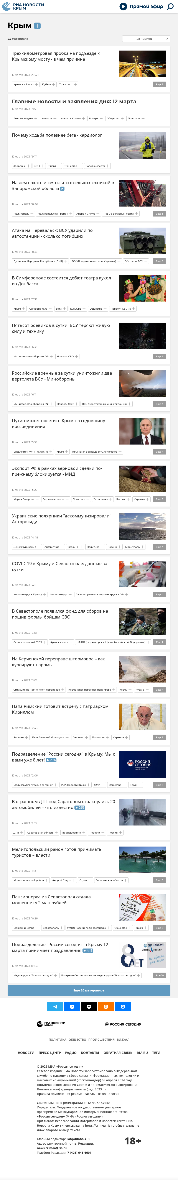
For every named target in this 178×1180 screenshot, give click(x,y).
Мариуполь (132, 546)
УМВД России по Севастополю (86, 927)
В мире (93, 118)
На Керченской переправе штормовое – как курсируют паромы (58, 662)
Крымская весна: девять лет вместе (94, 451)
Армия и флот (59, 642)
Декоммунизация (24, 546)
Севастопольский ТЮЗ (27, 642)
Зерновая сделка (53, 499)
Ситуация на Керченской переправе (36, 689)
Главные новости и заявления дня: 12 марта (74, 101)
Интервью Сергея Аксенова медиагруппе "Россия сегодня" (98, 975)
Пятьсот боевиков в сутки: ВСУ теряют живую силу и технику (61, 328)
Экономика (101, 499)
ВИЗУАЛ (123, 1039)
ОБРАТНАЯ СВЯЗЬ (118, 1053)
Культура (75, 308)
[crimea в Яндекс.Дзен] (89, 1006)
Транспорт (66, 84)
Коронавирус (58, 594)
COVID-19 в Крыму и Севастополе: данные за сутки (59, 567)
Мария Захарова (23, 499)
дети (59, 308)
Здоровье (19, 165)
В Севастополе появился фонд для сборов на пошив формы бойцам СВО (60, 614)
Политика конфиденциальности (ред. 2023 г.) (71, 1089)
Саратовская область (40, 832)
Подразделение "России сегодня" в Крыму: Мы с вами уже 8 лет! (63, 757)
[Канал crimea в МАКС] (123, 1006)
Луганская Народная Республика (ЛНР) (38, 261)
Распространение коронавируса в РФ (100, 594)
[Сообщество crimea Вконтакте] (72, 1006)
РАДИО (71, 1053)
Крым (20, 25)
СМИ (97, 784)
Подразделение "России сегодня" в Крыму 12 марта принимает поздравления (60, 948)
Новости (46, 118)
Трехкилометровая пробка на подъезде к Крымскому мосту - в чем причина (56, 56)
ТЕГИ (156, 1053)
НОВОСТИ (26, 1053)
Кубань (46, 84)
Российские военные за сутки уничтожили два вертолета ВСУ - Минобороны (62, 376)
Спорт (52, 165)
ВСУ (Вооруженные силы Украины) (93, 261)
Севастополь (51, 927)
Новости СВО (65, 356)
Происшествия (71, 832)
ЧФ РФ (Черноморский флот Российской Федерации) (111, 642)
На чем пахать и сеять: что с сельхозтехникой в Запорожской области (63, 186)
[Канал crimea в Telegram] (55, 1006)
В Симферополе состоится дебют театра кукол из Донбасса (61, 281)
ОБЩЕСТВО (77, 1039)
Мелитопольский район (53, 213)
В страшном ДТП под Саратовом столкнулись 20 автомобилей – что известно (63, 805)
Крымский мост (23, 84)
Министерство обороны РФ (30, 356)
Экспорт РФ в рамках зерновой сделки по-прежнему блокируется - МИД (57, 471)
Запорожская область (109, 880)
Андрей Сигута (85, 213)
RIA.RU (142, 1053)
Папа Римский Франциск (48, 737)
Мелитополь (21, 213)
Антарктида (51, 546)
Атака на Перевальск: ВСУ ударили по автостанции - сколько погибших (52, 233)
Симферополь (38, 308)
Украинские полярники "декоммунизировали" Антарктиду (61, 519)
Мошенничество (23, 927)
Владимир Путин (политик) (30, 451)
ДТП (16, 832)
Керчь (123, 689)
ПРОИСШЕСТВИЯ (101, 1039)
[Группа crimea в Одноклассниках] (106, 1006)
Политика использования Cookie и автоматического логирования (87, 1085)
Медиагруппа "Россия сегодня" (33, 784)
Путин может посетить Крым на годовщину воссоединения (58, 424)
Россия (120, 499)
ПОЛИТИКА (57, 1039)
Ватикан (18, 737)
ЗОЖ (37, 165)
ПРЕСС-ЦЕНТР (50, 1053)
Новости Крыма (71, 118)
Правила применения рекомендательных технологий (78, 1094)
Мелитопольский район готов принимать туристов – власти (57, 852)
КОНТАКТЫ (90, 1053)
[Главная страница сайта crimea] (23, 6)
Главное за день (23, 118)
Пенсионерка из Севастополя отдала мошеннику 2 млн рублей (51, 900)
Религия (78, 737)
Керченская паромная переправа (89, 689)
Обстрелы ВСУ (134, 261)
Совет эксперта (95, 165)
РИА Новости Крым (73, 784)
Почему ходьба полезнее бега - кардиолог (57, 135)
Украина (139, 499)
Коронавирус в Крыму (27, 594)
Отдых (83, 880)
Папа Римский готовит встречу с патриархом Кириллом (60, 709)
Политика (134, 118)
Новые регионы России (119, 213)
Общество (113, 118)
